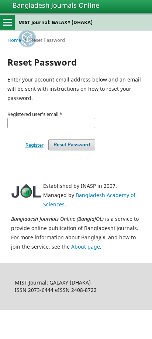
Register (34, 145)
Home (14, 40)
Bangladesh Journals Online (56, 5)
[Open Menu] (7, 22)
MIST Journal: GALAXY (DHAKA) (55, 22)
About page (85, 246)
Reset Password (71, 144)
